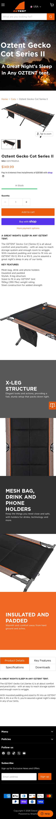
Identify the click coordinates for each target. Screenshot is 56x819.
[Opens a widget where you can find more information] (45, 814)
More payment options (28, 228)
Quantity (5, 196)
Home (4, 99)
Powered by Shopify (28, 813)
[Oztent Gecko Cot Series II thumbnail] (9, 144)
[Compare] (52, 405)
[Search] (51, 16)
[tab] (14, 660)
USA (36, 6)
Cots (13, 99)
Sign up (44, 776)
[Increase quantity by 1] (26, 202)
